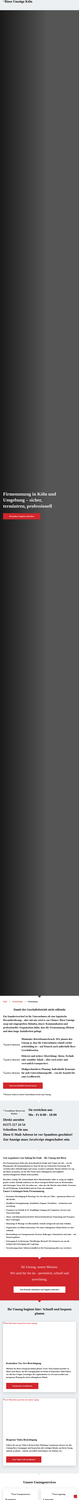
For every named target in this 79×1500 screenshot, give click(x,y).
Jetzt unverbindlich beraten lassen (23, 1086)
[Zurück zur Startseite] (18, 5)
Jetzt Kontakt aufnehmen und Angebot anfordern (39, 1290)
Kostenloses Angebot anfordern (21, 516)
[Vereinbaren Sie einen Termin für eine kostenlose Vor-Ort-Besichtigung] (39, 1340)
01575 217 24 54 (14, 1124)
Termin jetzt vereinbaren (22, 1386)
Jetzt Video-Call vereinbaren (23, 1459)
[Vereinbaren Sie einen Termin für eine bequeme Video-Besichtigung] (39, 1416)
